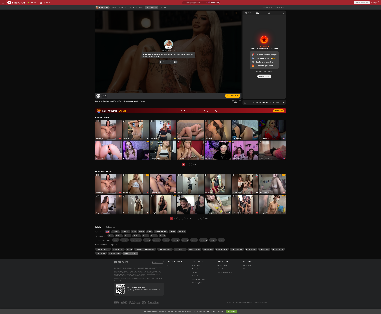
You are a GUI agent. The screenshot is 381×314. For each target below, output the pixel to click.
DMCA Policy (196, 272)
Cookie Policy (210, 311)
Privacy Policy (196, 265)
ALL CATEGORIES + (130, 253)
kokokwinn (99, 227)
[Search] (206, 2)
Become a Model (222, 265)
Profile (114, 7)
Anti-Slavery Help (197, 283)
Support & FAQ (247, 265)
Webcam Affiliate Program (224, 272)
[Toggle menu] (3, 2)
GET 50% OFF (278, 111)
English (156, 262)
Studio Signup (221, 269)
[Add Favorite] (98, 96)
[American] (107, 231)
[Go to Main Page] (16, 2)
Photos (133, 7)
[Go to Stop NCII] (153, 302)
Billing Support (247, 269)
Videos (122, 7)
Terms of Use (196, 269)
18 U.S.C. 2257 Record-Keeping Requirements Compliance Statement (247, 302)
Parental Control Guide (198, 279)
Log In (375, 2)
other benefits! (267, 72)
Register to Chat (264, 76)
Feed (140, 7)
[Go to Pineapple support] (144, 302)
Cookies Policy (196, 276)
